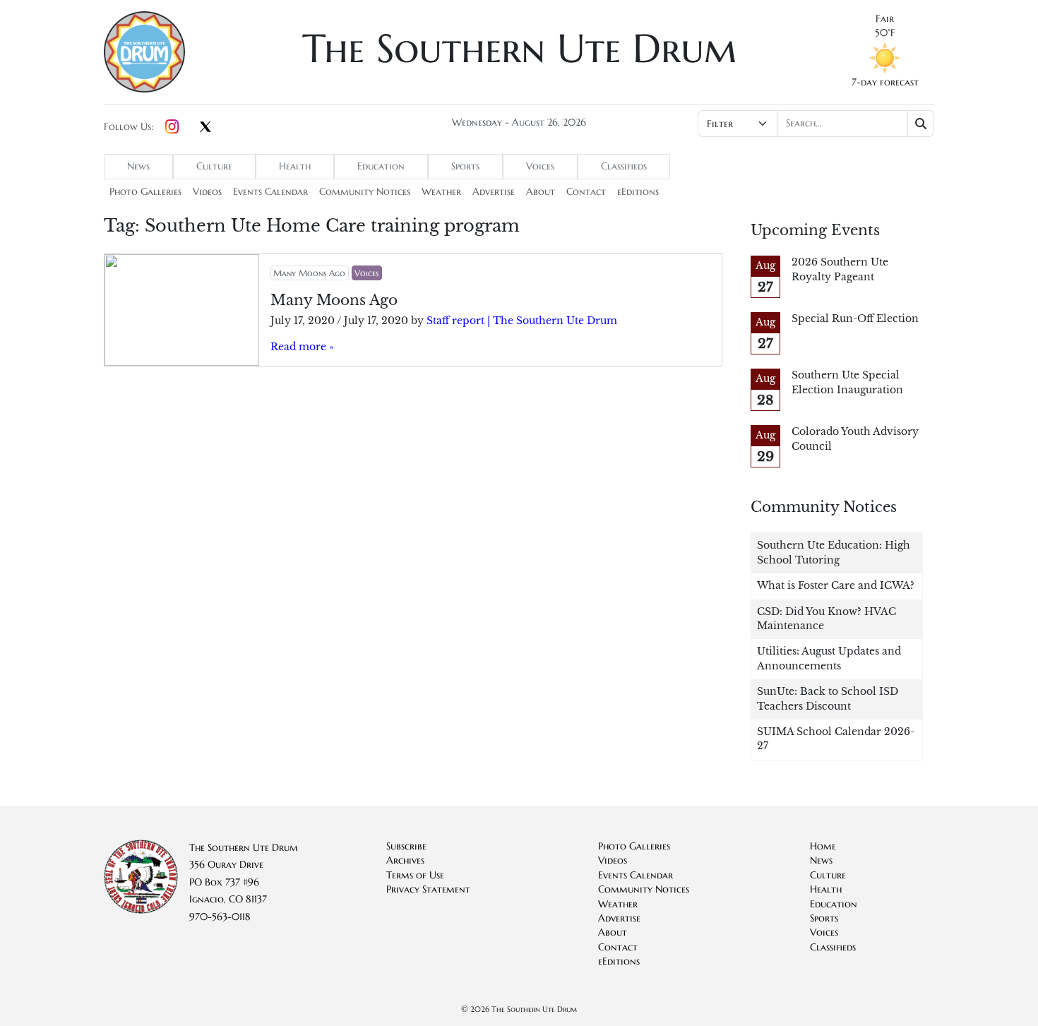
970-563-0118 (220, 917)
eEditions (638, 192)
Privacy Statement (428, 889)
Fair (885, 19)
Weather (441, 192)
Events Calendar (270, 192)
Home (823, 846)
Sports (465, 166)
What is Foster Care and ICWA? (835, 586)
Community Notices (364, 192)
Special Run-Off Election (855, 319)
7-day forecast (885, 82)
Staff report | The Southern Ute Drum (521, 321)
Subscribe (406, 846)
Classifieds (624, 166)
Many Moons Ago (309, 273)
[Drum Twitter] (205, 128)
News (138, 166)
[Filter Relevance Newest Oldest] (814, 123)
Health (295, 166)
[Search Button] (921, 123)
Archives (405, 860)
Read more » (302, 347)
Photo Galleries (145, 192)
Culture (214, 166)
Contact (586, 192)
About (540, 192)
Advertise (493, 192)
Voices (540, 166)
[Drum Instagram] (172, 127)
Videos (207, 192)
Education (381, 166)
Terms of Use (415, 875)
